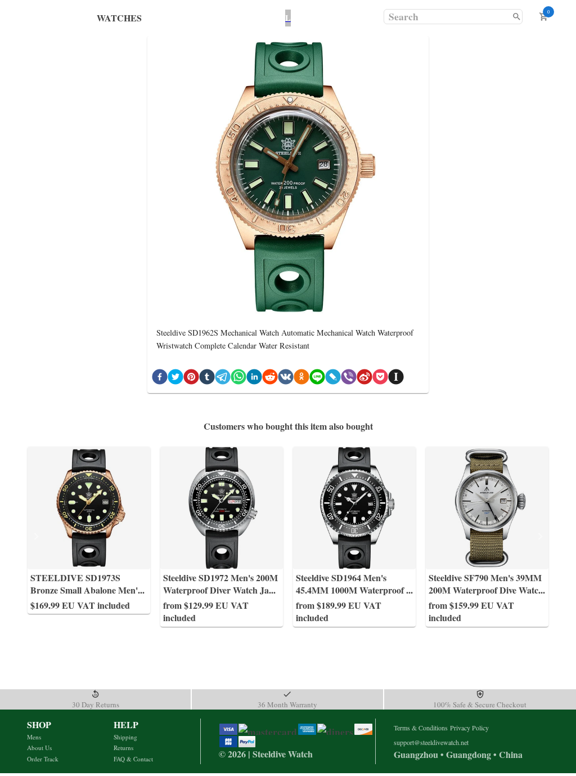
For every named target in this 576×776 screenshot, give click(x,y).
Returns (123, 747)
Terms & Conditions (421, 727)
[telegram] (223, 379)
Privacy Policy (469, 727)
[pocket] (380, 379)
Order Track (42, 759)
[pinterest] (191, 379)
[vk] (286, 379)
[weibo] (364, 379)
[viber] (349, 379)
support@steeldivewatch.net (431, 742)
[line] (317, 379)
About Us (39, 747)
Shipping (125, 737)
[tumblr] (207, 379)
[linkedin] (254, 379)
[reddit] (270, 379)
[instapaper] (396, 379)
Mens (34, 737)
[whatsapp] (238, 379)
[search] (516, 16)
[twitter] (175, 379)
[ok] (301, 379)
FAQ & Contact (133, 759)
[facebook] (160, 379)
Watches (119, 17)
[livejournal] (333, 379)
